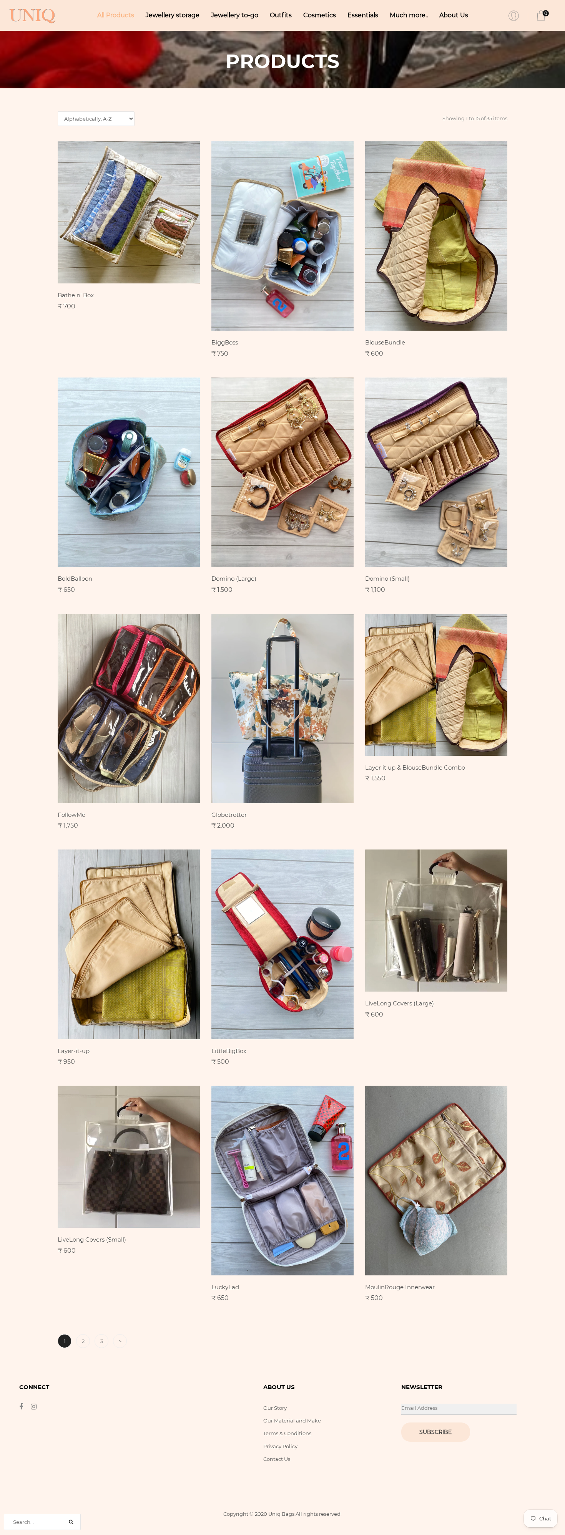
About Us (453, 15)
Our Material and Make (292, 1420)
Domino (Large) (233, 578)
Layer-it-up (74, 1051)
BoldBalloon (75, 578)
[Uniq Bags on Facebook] (25, 1406)
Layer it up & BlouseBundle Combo (415, 767)
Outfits (281, 15)
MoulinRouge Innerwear (400, 1287)
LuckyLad (225, 1287)
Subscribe (435, 1432)
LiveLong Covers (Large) (399, 1003)
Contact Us (276, 1459)
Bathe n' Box (76, 295)
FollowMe (71, 814)
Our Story (275, 1408)
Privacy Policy (280, 1446)
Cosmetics (319, 15)
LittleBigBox (228, 1051)
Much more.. (409, 15)
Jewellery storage (172, 15)
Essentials (362, 15)
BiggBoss (224, 342)
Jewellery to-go (234, 15)
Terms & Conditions (287, 1433)
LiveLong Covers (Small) (92, 1239)
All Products (115, 15)
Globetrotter (229, 814)
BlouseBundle (385, 342)
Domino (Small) (387, 578)
